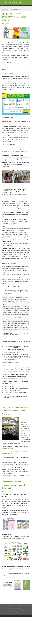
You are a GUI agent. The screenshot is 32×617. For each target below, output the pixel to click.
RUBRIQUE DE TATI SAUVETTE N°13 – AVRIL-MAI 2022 (15, 17)
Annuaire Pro (26, 611)
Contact (12, 612)
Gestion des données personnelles (16, 614)
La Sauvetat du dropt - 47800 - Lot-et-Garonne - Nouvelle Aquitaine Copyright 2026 (16, 607)
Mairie (15, 611)
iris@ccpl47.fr (5, 466)
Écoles (20, 611)
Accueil (5, 611)
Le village (10, 611)
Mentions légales (19, 612)
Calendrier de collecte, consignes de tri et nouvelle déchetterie (14, 485)
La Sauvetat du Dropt (13, 2)
